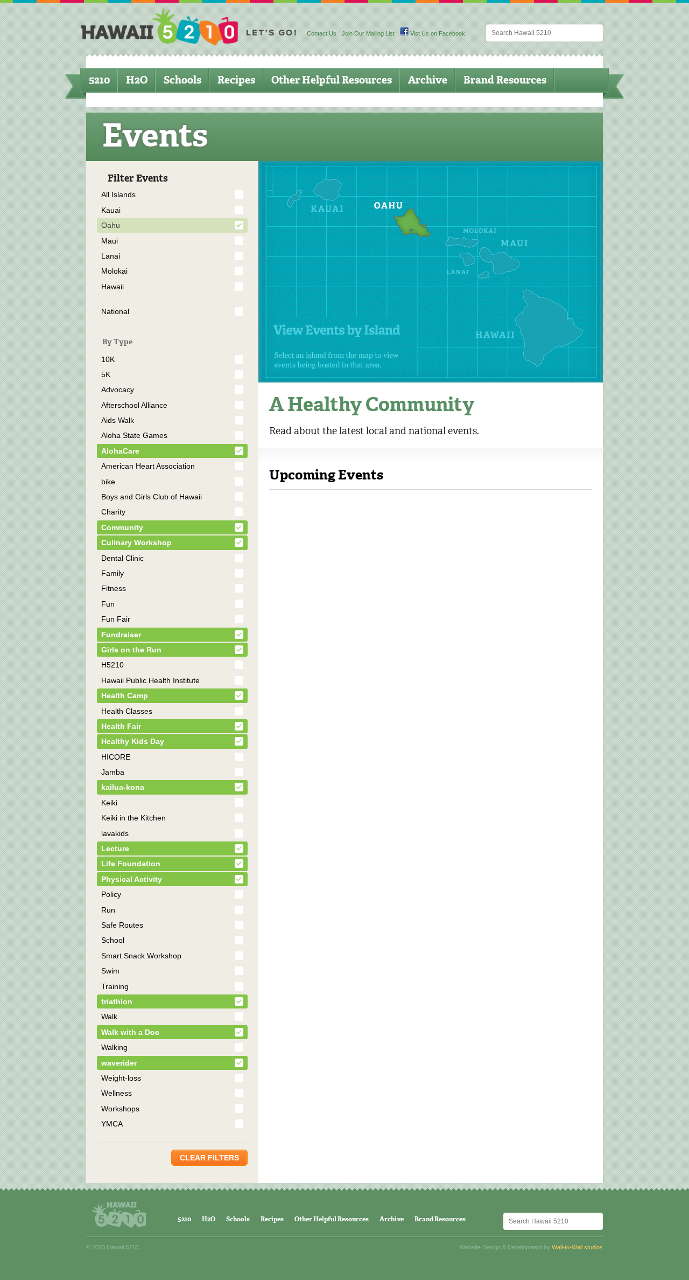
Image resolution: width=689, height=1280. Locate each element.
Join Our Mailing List (368, 33)
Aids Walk (117, 420)
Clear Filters (209, 1157)
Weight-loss (121, 1078)
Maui (109, 240)
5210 (99, 80)
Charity (113, 511)
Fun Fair (115, 619)
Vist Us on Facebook (437, 33)
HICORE (115, 757)
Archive (427, 80)
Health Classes (126, 711)
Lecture (115, 848)
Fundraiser (121, 634)
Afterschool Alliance (134, 405)
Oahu (110, 225)
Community (122, 527)
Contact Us (321, 33)
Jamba (112, 772)
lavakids (115, 833)
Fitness (113, 588)
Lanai (110, 256)
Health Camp (124, 695)
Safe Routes (122, 925)
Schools (182, 80)
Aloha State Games (134, 435)
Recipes (236, 80)
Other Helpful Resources (331, 80)
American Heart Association (148, 466)
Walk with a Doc (130, 1032)
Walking (114, 1047)
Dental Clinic (122, 558)
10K (108, 359)
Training (115, 986)
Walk (109, 1016)
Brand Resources (504, 80)
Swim (110, 970)
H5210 (112, 664)
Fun (108, 604)
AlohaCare (120, 451)
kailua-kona (122, 787)
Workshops (120, 1108)
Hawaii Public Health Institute (150, 680)
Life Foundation (130, 863)
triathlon (116, 1001)
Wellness (116, 1093)
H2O (136, 80)
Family (112, 573)
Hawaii (112, 286)
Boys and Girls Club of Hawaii (151, 496)
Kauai (111, 210)
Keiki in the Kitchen (133, 817)
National (115, 311)
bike (108, 481)
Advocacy (117, 389)
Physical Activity (131, 879)
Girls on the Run (131, 649)
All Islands (118, 194)
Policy (111, 894)
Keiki (109, 802)
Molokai (114, 271)
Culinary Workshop (136, 542)
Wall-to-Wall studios (577, 1247)
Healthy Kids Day (132, 741)
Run (108, 910)
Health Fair (121, 726)
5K (105, 374)
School (112, 940)
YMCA (112, 1123)
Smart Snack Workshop (141, 955)
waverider (119, 1063)
